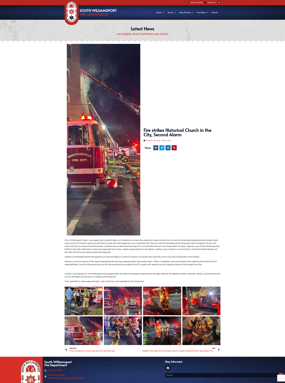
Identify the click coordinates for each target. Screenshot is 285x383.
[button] (155, 147)
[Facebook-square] (219, 2)
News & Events (185, 12)
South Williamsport (98, 10)
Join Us (170, 12)
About (158, 12)
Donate (215, 12)
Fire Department (94, 14)
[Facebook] (168, 368)
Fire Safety (201, 12)
